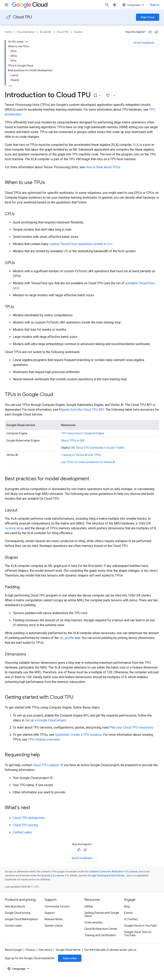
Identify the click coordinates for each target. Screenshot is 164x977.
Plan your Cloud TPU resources (131, 727)
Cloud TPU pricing (25, 825)
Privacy (30, 949)
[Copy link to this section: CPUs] (19, 214)
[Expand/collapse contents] (26, 41)
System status (54, 925)
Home (8, 31)
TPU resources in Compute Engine (82, 433)
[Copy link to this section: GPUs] (19, 263)
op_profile (67, 638)
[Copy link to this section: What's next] (34, 808)
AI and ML (46, 31)
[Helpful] (150, 32)
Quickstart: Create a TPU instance (78, 735)
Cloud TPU (22, 17)
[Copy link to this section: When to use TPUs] (49, 182)
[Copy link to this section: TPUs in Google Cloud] (57, 394)
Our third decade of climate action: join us (110, 949)
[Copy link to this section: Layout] (21, 510)
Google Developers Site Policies (106, 875)
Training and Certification (100, 935)
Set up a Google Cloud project (45, 720)
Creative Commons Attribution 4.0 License (113, 871)
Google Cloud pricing (17, 912)
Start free (147, 17)
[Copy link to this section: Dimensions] (30, 654)
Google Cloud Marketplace (21, 919)
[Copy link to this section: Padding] (24, 587)
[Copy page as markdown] (108, 95)
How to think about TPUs (103, 167)
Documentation (26, 31)
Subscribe (70, 958)
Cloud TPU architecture (29, 818)
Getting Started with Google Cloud (101, 914)
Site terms (45, 949)
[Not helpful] (156, 32)
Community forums (57, 906)
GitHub (88, 906)
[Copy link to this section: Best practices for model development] (93, 479)
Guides (78, 31)
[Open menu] (6, 5)
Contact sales (22, 832)
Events (128, 912)
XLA (136, 145)
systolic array (14, 528)
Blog (127, 906)
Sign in (154, 4)
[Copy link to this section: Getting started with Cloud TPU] (77, 697)
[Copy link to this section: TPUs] (18, 307)
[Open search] (107, 4)
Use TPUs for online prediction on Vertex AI (88, 462)
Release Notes (54, 919)
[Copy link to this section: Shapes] (22, 557)
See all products (15, 906)
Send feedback (143, 42)
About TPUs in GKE (73, 440)
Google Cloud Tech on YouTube (137, 933)
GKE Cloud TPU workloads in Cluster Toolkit (97, 447)
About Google (13, 949)
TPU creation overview (44, 739)
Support (50, 912)
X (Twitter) (131, 919)
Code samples (93, 922)
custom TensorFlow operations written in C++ (81, 244)
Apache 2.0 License (52, 875)
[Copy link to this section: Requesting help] (44, 755)
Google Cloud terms (68, 949)
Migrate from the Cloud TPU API (81, 409)
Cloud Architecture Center (100, 928)
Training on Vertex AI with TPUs (81, 454)
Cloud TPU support (46, 765)
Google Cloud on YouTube (140, 925)
